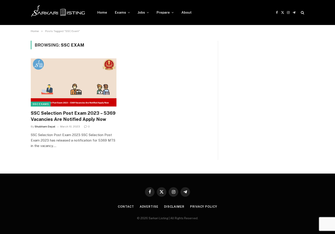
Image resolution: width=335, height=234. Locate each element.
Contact (126, 206)
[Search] (302, 12)
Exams (120, 12)
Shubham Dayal (45, 126)
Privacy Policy (203, 206)
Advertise (149, 206)
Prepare (163, 12)
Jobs (141, 12)
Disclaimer (174, 206)
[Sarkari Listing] (58, 12)
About (186, 12)
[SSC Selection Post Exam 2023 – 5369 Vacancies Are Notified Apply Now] (73, 82)
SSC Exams (41, 104)
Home (102, 12)
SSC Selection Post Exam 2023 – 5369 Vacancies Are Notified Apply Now (73, 116)
